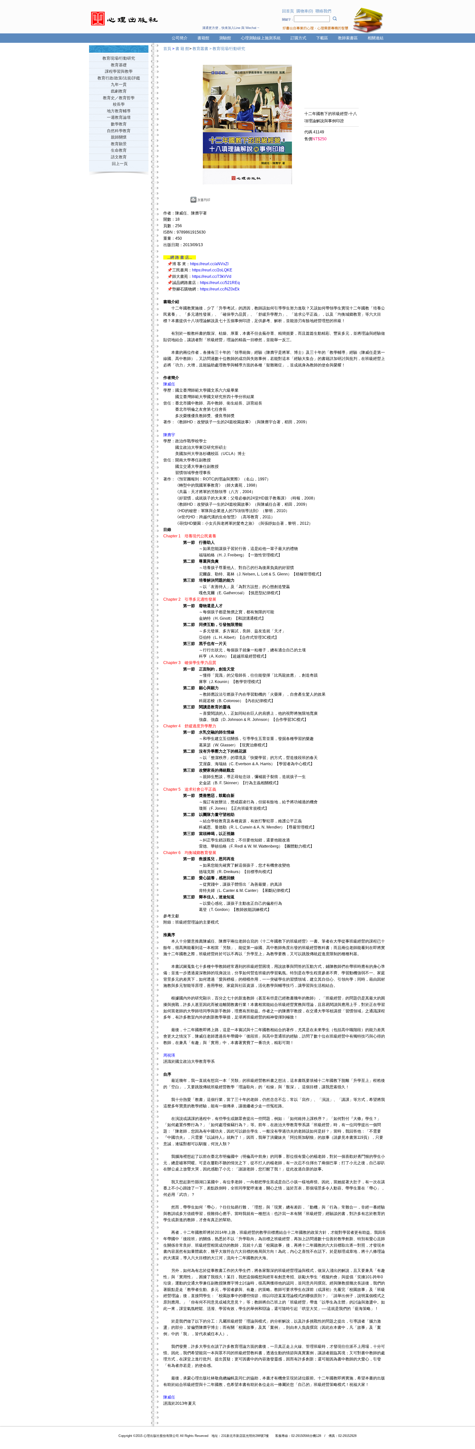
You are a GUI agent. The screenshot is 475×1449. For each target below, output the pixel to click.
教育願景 (119, 144)
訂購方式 (298, 38)
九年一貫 (119, 84)
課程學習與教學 (119, 71)
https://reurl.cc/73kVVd (211, 276)
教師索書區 (348, 38)
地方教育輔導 (119, 111)
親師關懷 (119, 137)
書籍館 (203, 38)
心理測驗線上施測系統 (261, 38)
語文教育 (119, 157)
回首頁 (288, 11)
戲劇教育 (119, 91)
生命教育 (119, 150)
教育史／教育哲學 (119, 98)
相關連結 (375, 38)
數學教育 (119, 124)
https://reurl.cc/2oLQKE (212, 270)
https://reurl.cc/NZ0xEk (219, 289)
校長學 (119, 104)
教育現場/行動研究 (118, 58)
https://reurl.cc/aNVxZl (209, 264)
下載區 (322, 38)
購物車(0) (304, 11)
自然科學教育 (119, 131)
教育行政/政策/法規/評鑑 (118, 78)
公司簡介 (180, 38)
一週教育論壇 (119, 117)
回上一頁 (120, 164)
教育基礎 (119, 65)
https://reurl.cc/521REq (220, 283)
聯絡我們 (323, 11)
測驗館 (225, 38)
